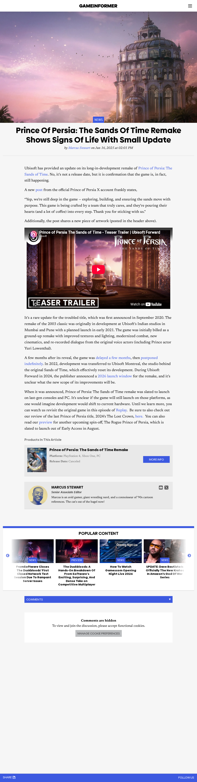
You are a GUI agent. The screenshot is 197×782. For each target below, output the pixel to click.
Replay (121, 410)
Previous (8, 556)
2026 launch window (115, 376)
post (39, 190)
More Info (156, 459)
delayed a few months (113, 358)
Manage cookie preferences (98, 633)
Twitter (166, 487)
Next (189, 556)
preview (45, 422)
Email (161, 487)
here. (139, 416)
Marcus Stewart (79, 148)
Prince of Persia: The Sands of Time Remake (88, 449)
